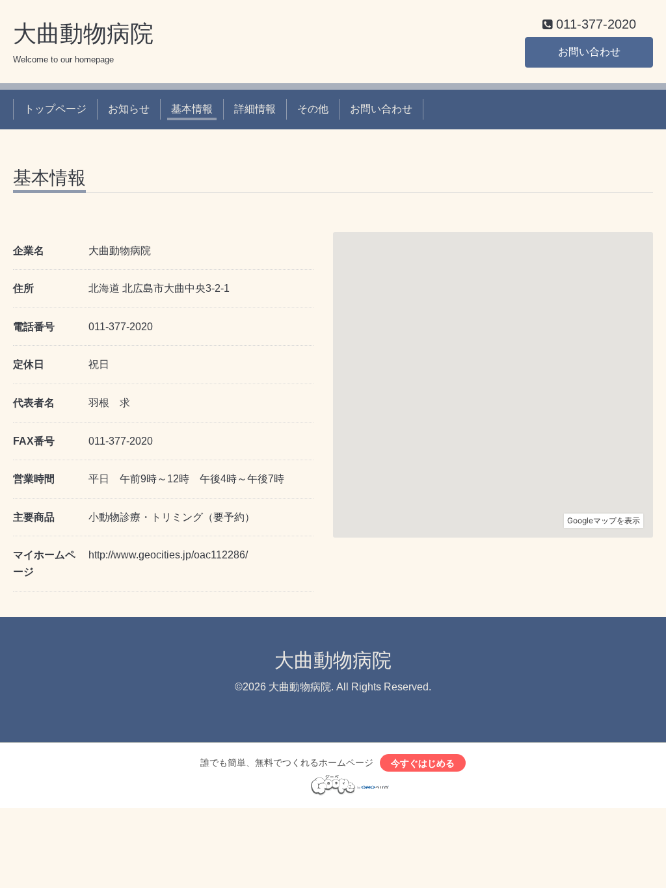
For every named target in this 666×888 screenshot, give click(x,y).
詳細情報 (255, 108)
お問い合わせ (589, 51)
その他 (312, 108)
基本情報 (192, 108)
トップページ (55, 108)
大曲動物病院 (83, 33)
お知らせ (129, 108)
